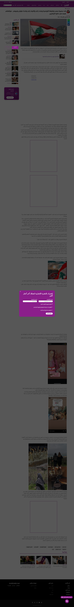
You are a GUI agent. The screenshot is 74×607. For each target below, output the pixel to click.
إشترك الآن (49, 313)
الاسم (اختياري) (34, 299)
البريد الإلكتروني (50, 299)
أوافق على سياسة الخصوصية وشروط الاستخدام (43, 307)
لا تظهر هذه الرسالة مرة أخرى (46, 310)
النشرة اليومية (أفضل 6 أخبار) (46, 304)
